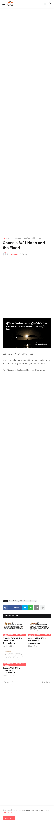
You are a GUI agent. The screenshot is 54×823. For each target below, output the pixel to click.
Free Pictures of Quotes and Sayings (25, 238)
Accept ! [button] (8, 818)
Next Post (45, 682)
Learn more (7, 813)
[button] (3, 4)
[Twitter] (25, 607)
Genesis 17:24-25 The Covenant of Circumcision (12, 640)
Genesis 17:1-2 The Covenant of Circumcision (11, 670)
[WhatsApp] (30, 607)
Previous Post (10, 682)
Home (5, 238)
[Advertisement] (27, 122)
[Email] (36, 607)
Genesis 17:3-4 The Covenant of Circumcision (37, 640)
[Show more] (42, 607)
